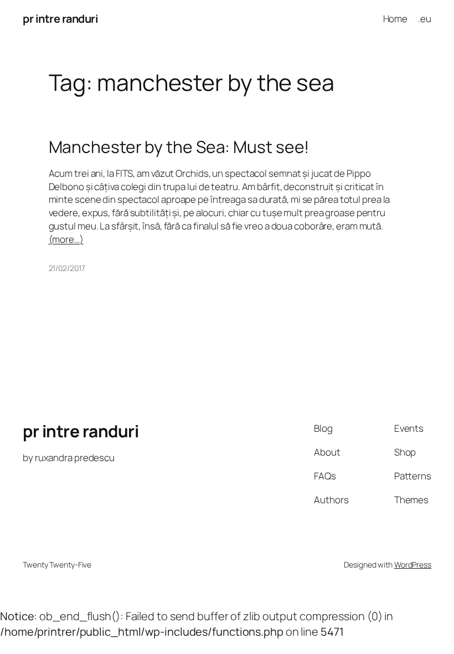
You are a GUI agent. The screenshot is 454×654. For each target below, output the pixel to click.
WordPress (412, 564)
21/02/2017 (67, 268)
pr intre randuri (60, 18)
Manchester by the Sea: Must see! (179, 146)
